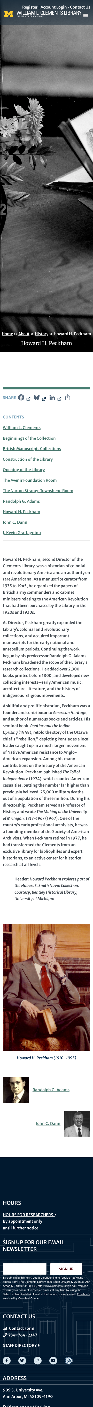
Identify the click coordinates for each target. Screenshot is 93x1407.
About (23, 333)
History (41, 333)
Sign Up (66, 1269)
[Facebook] (24, 398)
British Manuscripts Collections (32, 448)
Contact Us (80, 7)
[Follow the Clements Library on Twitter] (22, 1360)
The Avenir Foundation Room (30, 480)
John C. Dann (15, 522)
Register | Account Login (44, 7)
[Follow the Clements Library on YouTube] (53, 1360)
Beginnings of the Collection (29, 438)
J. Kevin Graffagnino (22, 532)
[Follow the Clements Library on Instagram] (38, 1360)
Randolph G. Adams (21, 501)
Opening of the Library (24, 469)
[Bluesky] (39, 398)
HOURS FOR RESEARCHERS (29, 1214)
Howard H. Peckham (21, 511)
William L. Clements (22, 427)
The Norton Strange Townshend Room (38, 490)
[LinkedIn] (55, 398)
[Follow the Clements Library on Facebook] (7, 1360)
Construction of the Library (28, 459)
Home (7, 333)
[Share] (68, 398)
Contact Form (20, 1328)
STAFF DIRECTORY (20, 1345)
